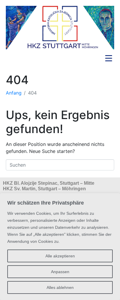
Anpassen (60, 271)
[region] (60, 246)
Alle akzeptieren (60, 256)
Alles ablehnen (60, 287)
